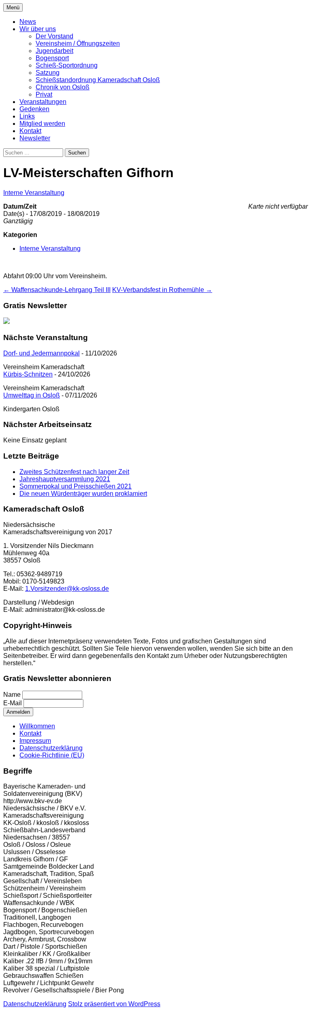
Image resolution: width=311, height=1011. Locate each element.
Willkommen (37, 726)
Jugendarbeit (54, 50)
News (27, 21)
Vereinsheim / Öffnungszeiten (78, 43)
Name (12, 694)
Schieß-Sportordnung (67, 65)
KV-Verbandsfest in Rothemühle (162, 289)
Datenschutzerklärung (51, 748)
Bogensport (52, 58)
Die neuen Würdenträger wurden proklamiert (83, 493)
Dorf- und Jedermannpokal (41, 353)
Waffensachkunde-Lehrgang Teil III (57, 289)
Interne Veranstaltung (33, 192)
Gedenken (34, 109)
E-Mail (12, 703)
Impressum (35, 740)
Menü (12, 7)
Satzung (48, 72)
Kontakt (30, 130)
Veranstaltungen (42, 101)
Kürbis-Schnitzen (28, 374)
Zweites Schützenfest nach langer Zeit (74, 471)
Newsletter (34, 138)
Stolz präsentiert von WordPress (114, 1003)
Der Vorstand (54, 36)
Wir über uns (37, 28)
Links (27, 116)
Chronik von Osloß (62, 87)
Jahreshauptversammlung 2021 (64, 479)
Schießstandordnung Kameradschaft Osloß (98, 79)
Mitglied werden (42, 123)
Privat (44, 94)
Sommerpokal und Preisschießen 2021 (75, 486)
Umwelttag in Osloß (31, 395)
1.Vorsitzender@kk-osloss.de (67, 588)
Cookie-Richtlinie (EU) (51, 755)
